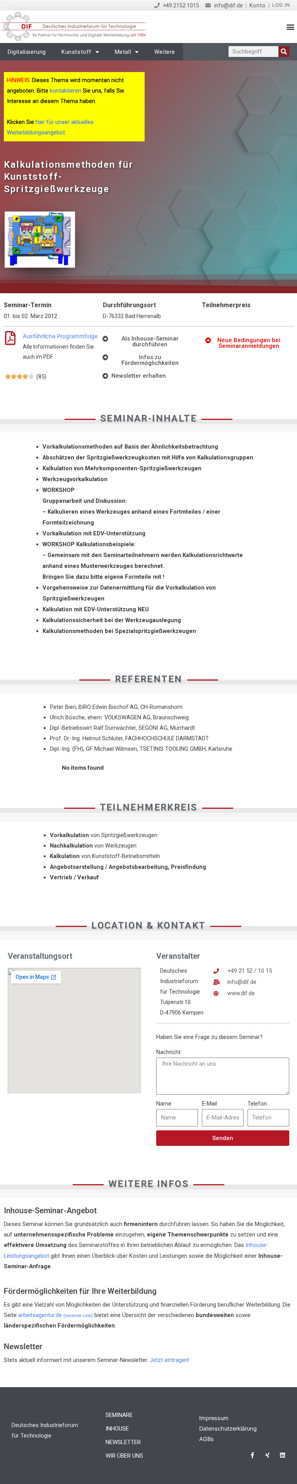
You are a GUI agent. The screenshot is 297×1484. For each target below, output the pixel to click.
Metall (123, 51)
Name (163, 1103)
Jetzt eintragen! (169, 1360)
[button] (290, 27)
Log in (281, 5)
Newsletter (123, 1442)
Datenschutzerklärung (228, 1428)
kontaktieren (65, 90)
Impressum (214, 1418)
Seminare (119, 1415)
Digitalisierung (27, 51)
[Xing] (267, 1455)
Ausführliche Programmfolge (60, 336)
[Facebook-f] (252, 1455)
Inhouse (117, 1428)
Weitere (164, 51)
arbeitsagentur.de (55, 1315)
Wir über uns (124, 1455)
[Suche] (283, 51)
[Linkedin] (282, 1455)
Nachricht (168, 1052)
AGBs (206, 1439)
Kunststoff (76, 51)
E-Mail (209, 1103)
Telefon (257, 1103)
